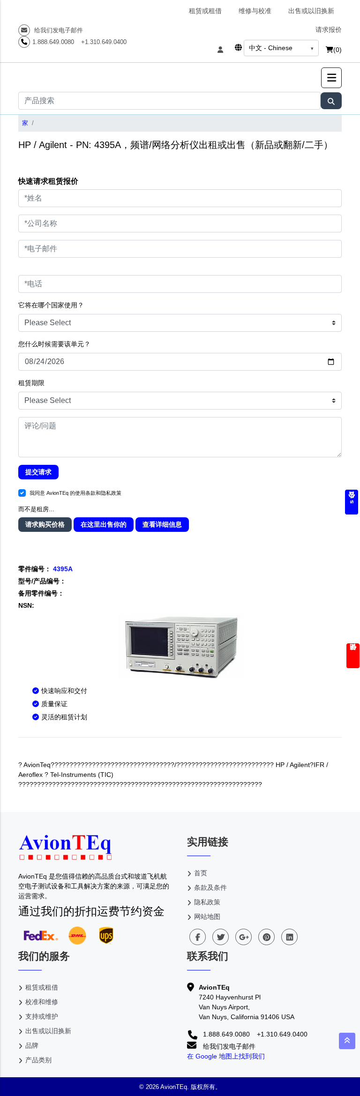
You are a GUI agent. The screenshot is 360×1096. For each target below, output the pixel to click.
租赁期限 (31, 383)
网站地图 (207, 916)
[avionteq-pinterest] (266, 937)
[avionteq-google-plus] (243, 937)
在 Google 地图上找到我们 (226, 1056)
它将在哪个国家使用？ (51, 305)
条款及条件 (210, 887)
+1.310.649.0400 (104, 41)
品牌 (31, 1045)
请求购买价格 (45, 524)
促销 (353, 656)
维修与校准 (255, 11)
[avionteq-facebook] (197, 937)
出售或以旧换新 (311, 11)
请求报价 (328, 29)
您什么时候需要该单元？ (54, 344)
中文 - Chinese (270, 48)
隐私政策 (207, 902)
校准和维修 (41, 1002)
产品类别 (38, 1060)
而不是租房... (36, 509)
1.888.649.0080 (53, 41)
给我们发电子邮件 (57, 30)
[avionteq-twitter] (220, 937)
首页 (200, 873)
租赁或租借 (205, 11)
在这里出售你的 (104, 524)
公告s (351, 502)
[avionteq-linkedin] (289, 937)
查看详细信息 (162, 524)
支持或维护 (41, 1016)
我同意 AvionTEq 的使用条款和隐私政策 (75, 493)
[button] (331, 77)
